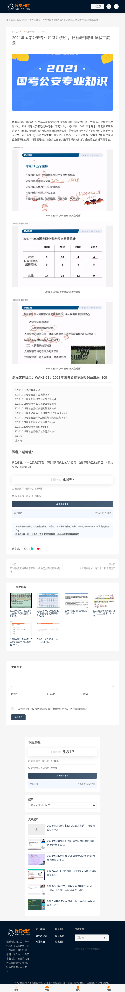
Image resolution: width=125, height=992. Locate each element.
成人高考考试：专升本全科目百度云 (97, 568)
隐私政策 (59, 936)
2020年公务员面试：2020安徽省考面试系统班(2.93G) (21, 642)
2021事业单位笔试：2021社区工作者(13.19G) (104, 614)
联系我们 (59, 942)
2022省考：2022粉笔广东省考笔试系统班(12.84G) (48, 614)
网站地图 (40, 942)
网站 (85, 694)
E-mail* (51, 694)
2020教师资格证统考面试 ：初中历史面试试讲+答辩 (35, 570)
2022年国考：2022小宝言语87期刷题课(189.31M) (20, 614)
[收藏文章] (25, 548)
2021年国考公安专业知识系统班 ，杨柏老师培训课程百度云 (53, 534)
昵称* (14, 694)
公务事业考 (34, 20)
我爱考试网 (22, 20)
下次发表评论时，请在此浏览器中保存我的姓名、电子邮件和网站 (51, 709)
